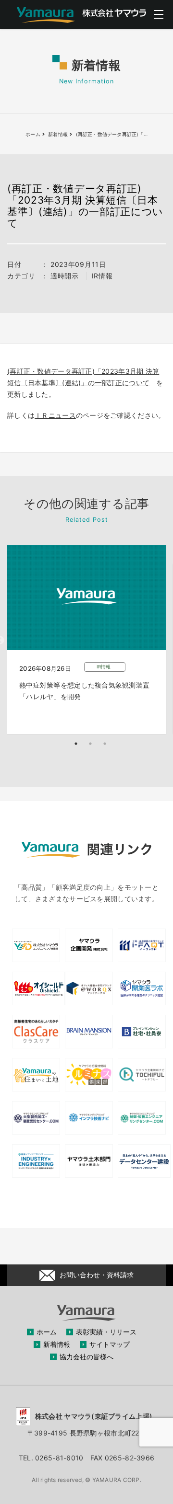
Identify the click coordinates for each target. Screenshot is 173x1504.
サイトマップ (109, 1344)
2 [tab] (90, 743)
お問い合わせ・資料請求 (97, 1275)
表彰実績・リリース (106, 1332)
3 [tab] (105, 743)
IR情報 (102, 276)
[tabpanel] (86, 639)
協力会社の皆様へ (86, 1357)
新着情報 (56, 1344)
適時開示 (64, 276)
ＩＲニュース (55, 415)
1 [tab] (76, 743)
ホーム (47, 1332)
